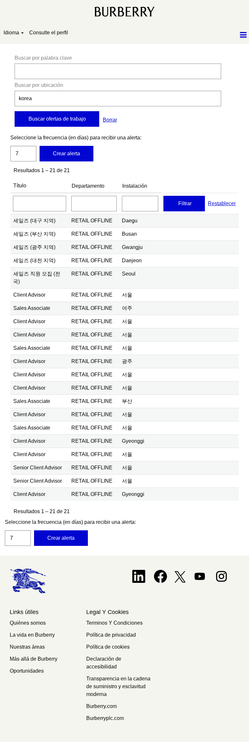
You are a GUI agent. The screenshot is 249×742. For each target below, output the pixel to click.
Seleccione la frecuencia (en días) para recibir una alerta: (23, 137)
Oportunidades (27, 671)
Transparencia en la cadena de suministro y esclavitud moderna (118, 686)
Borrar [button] (110, 120)
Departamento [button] (88, 186)
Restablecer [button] (222, 203)
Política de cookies (108, 647)
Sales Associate (31, 308)
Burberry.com (101, 706)
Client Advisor (29, 295)
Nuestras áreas (27, 647)
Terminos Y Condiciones (114, 623)
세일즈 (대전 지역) (34, 260)
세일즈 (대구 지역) (34, 220)
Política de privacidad (111, 635)
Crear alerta (66, 153)
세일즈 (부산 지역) (34, 234)
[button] (207, 35)
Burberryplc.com (105, 718)
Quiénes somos (28, 623)
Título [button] (19, 185)
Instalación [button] (134, 186)
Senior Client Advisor (37, 467)
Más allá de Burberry (33, 659)
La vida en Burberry (32, 635)
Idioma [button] (12, 32)
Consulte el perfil (48, 32)
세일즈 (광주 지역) (34, 247)
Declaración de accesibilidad (103, 662)
